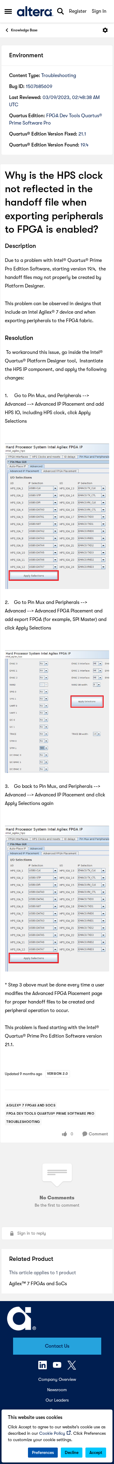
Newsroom (57, 1389)
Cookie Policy (52, 1433)
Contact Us (57, 1346)
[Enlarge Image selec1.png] (57, 516)
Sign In (99, 11)
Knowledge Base (24, 30)
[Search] (60, 11)
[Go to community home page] (35, 11)
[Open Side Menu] (8, 11)
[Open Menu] (105, 30)
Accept (95, 1452)
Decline (71, 1452)
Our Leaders (57, 1400)
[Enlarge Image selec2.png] (57, 711)
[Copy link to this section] (40, 246)
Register (78, 11)
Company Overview (57, 1379)
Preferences (43, 1452)
